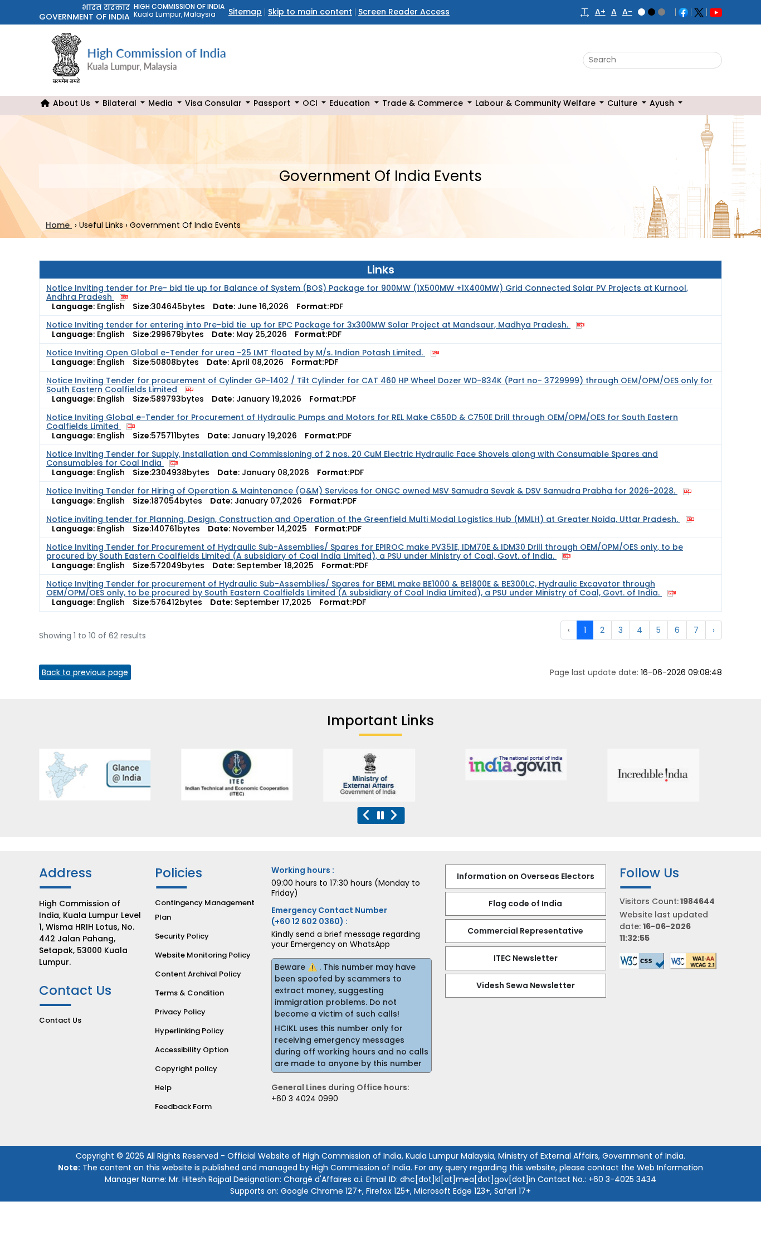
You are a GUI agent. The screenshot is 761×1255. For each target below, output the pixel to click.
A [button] (614, 12)
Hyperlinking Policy (189, 1031)
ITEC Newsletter (526, 958)
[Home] (45, 103)
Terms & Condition (189, 993)
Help (163, 1087)
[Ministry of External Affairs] (77, 774)
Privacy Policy (180, 1012)
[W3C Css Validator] (644, 961)
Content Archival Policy (198, 974)
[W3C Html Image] (696, 961)
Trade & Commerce (423, 103)
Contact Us (60, 1020)
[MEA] (361, 775)
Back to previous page (85, 672)
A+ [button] (600, 12)
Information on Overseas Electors (525, 876)
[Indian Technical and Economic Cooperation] (219, 774)
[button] (584, 12)
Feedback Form (183, 1106)
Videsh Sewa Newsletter (525, 985)
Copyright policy (186, 1068)
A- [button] (627, 12)
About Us (72, 103)
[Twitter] (699, 11)
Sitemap (245, 11)
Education (350, 103)
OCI (311, 103)
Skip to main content (310, 11)
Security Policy (182, 936)
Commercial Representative (525, 930)
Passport (272, 103)
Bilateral (121, 103)
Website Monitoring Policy (203, 955)
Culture (623, 103)
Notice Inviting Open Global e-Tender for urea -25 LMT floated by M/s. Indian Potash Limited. (235, 352)
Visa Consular (214, 103)
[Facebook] (683, 11)
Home (59, 225)
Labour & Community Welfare (536, 103)
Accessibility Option (191, 1049)
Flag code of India (525, 903)
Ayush (663, 103)
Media (161, 103)
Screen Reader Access (404, 11)
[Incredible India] (645, 775)
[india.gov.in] (503, 764)
